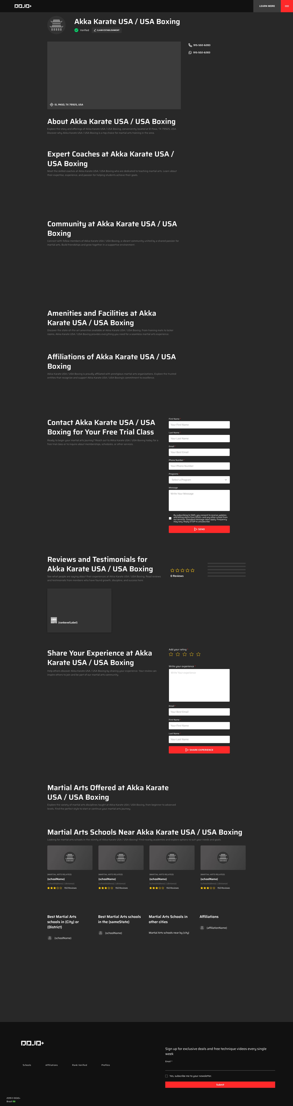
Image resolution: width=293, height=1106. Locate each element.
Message (173, 488)
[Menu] (287, 6)
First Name (174, 419)
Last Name (174, 433)
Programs (173, 474)
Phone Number (176, 460)
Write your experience (181, 666)
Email (171, 446)
